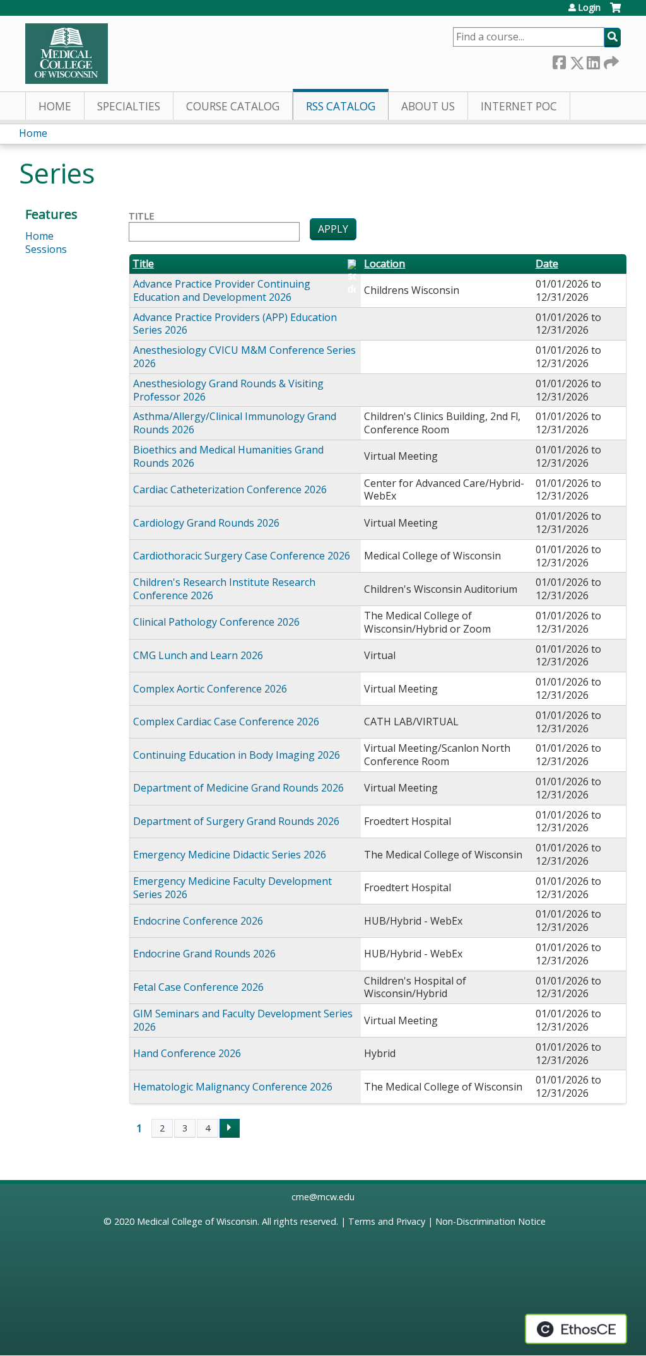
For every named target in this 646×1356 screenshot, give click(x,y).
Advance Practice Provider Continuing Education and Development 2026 (221, 290)
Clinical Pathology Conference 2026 (216, 622)
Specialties (128, 106)
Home (54, 106)
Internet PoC (519, 106)
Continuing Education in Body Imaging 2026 (236, 755)
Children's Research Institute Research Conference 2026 (224, 588)
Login (589, 7)
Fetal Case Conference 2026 (198, 987)
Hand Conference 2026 (187, 1053)
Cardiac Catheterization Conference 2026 (230, 489)
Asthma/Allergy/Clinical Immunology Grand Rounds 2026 (234, 422)
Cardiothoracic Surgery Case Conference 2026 (241, 556)
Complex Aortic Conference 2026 (210, 689)
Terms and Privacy (386, 1221)
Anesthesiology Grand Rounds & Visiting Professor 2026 (228, 390)
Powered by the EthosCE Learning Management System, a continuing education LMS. (576, 1329)
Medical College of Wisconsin (197, 1221)
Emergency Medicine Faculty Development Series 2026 (232, 887)
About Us (428, 106)
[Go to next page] (230, 1128)
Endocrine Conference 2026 (198, 921)
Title (141, 216)
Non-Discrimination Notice (490, 1221)
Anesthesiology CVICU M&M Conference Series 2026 (244, 356)
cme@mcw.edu (323, 1197)
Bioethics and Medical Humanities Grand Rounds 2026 (228, 456)
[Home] (66, 53)
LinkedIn (593, 60)
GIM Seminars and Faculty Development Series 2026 (243, 1020)
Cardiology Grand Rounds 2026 (206, 523)
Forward (610, 60)
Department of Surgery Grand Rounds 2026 (236, 821)
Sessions (46, 249)
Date (547, 264)
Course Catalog (232, 106)
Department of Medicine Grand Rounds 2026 (238, 788)
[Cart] (615, 12)
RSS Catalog (340, 106)
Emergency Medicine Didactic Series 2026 (229, 855)
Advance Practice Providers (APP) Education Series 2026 (235, 323)
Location (384, 264)
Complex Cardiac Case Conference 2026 (226, 721)
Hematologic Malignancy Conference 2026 (232, 1087)
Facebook (559, 60)
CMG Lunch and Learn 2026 (198, 655)
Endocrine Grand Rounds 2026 (204, 954)
